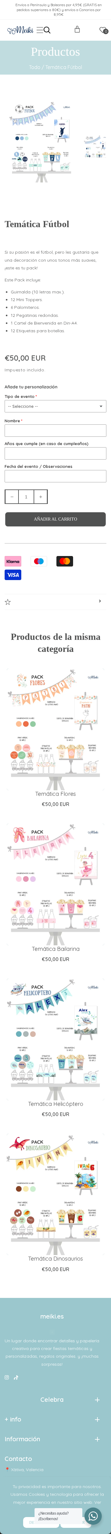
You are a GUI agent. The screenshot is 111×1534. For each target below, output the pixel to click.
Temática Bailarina (56, 948)
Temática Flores (55, 793)
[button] (39, 30)
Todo (34, 67)
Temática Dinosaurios (55, 1258)
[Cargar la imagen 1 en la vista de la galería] (95, 145)
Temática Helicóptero (55, 1103)
